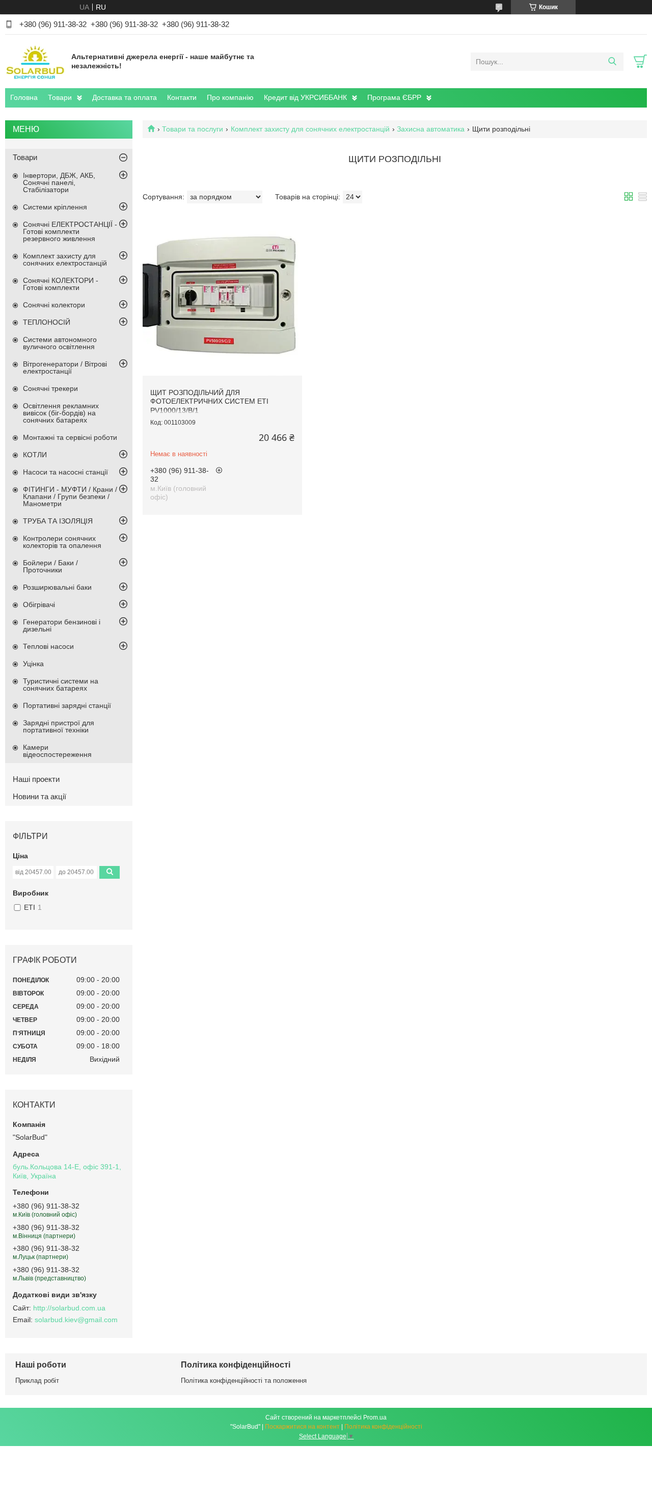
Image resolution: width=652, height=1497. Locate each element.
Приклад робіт (37, 1380)
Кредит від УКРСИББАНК (305, 97)
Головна (24, 97)
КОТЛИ (35, 455)
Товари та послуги (192, 129)
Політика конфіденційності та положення (244, 1380)
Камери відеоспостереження (57, 750)
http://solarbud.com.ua (69, 1308)
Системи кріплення (55, 207)
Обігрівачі (39, 604)
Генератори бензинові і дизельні (61, 625)
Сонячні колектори (54, 305)
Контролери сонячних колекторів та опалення (62, 541)
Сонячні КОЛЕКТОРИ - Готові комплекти (60, 284)
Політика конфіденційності (383, 1426)
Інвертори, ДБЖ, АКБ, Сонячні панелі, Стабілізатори (59, 182)
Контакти (182, 97)
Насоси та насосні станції (65, 472)
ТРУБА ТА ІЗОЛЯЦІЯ (58, 521)
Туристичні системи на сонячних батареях (60, 684)
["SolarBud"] (35, 61)
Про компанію (230, 97)
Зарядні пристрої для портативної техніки (58, 726)
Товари (60, 97)
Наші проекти (36, 779)
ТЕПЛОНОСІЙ (46, 322)
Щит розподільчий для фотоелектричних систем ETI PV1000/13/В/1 (209, 401)
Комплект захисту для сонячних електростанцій (310, 129)
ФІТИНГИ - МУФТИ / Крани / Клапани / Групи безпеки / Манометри (70, 496)
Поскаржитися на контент (302, 1426)
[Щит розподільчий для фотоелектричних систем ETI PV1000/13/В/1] (222, 296)
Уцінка (33, 664)
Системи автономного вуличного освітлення (60, 343)
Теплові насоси (48, 646)
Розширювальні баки (57, 587)
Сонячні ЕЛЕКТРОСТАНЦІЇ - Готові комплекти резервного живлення (70, 231)
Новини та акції (39, 796)
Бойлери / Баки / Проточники (50, 566)
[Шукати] (612, 61)
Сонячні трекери (50, 388)
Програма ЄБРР (394, 97)
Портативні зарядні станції (67, 705)
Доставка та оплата (124, 97)
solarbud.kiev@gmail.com (76, 1320)
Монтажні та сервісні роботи (70, 437)
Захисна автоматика (431, 129)
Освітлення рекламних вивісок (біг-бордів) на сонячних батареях (61, 413)
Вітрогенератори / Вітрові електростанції (65, 367)
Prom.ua (375, 1417)
